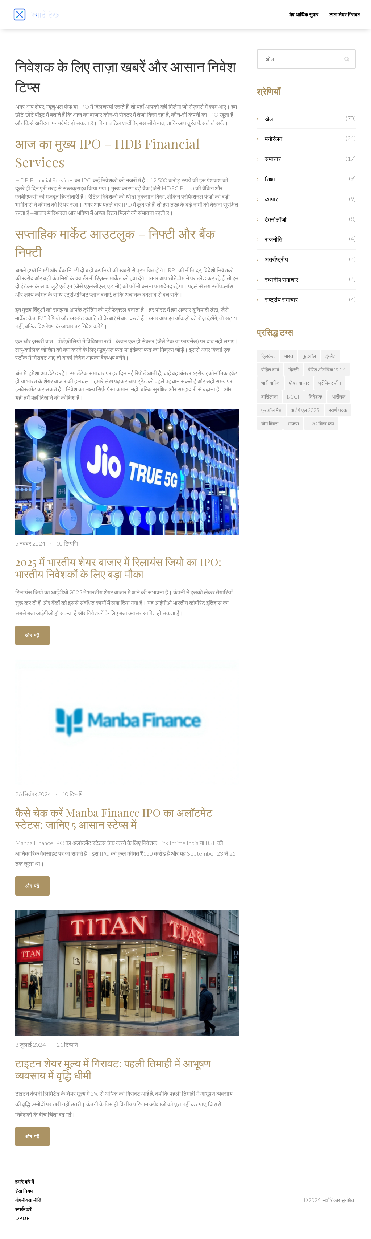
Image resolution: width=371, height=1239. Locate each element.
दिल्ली (293, 369)
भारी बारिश (270, 383)
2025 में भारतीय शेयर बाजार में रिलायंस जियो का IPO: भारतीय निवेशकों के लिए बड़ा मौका (118, 568)
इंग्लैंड (330, 356)
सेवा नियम (24, 1191)
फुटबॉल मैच (271, 410)
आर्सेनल (338, 397)
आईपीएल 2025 (305, 410)
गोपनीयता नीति (28, 1200)
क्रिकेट (268, 356)
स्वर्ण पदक (338, 410)
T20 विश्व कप (321, 423)
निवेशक (315, 397)
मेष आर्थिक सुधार (303, 14)
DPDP (22, 1218)
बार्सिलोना (269, 397)
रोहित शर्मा (270, 369)
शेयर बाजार (299, 383)
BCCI (293, 397)
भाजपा (293, 423)
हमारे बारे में (24, 1181)
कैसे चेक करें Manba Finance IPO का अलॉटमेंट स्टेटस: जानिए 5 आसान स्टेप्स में (113, 818)
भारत (288, 356)
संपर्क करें (23, 1209)
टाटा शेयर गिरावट (344, 14)
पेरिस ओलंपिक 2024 (327, 369)
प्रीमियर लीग (329, 383)
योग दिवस (269, 423)
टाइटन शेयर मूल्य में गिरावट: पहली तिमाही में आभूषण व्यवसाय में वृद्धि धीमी (112, 1069)
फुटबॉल (309, 356)
